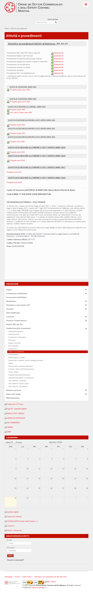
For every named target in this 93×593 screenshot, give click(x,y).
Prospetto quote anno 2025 (20, 90)
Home (7, 28)
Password (10, 548)
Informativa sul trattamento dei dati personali (50, 577)
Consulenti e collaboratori (17, 337)
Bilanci (10, 363)
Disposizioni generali (15, 331)
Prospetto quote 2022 (17, 125)
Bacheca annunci (13, 390)
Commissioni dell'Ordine (16, 293)
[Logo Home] (37, 3)
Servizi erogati (13, 372)
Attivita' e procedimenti (16, 352)
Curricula (10, 317)
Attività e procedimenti (19, 28)
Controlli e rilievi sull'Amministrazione (21, 369)
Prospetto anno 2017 (14, 172)
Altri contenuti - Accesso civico (18, 383)
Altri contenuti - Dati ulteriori (17, 386)
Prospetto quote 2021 (17, 133)
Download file (58, 53)
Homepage (8, 577)
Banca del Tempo (13, 394)
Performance (12, 349)
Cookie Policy (27, 577)
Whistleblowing (12, 398)
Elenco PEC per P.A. (14, 324)
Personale (12, 340)
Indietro (8, 442)
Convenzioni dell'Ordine (16, 297)
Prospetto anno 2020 (17, 142)
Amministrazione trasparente (18, 328)
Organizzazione (13, 334)
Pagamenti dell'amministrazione (19, 375)
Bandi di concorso (14, 343)
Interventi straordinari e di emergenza (21, 378)
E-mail (9, 540)
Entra (10, 556)
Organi (9, 290)
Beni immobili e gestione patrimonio (20, 366)
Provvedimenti (13, 355)
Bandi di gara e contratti (16, 357)
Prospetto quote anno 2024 (20, 102)
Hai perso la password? (15, 560)
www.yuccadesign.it (39, 587)
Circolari (9, 309)
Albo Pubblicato (13, 313)
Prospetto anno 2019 (17, 152)
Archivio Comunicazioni (16, 320)
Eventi (17, 577)
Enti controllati (13, 346)
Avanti (19, 442)
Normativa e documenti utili (18, 305)
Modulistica (11, 301)
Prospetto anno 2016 (14, 182)
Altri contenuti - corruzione (17, 381)
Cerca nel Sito (53, 19)
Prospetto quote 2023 (17, 110)
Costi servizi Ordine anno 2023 (21, 112)
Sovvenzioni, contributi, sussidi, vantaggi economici (25, 360)
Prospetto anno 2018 (17, 160)
